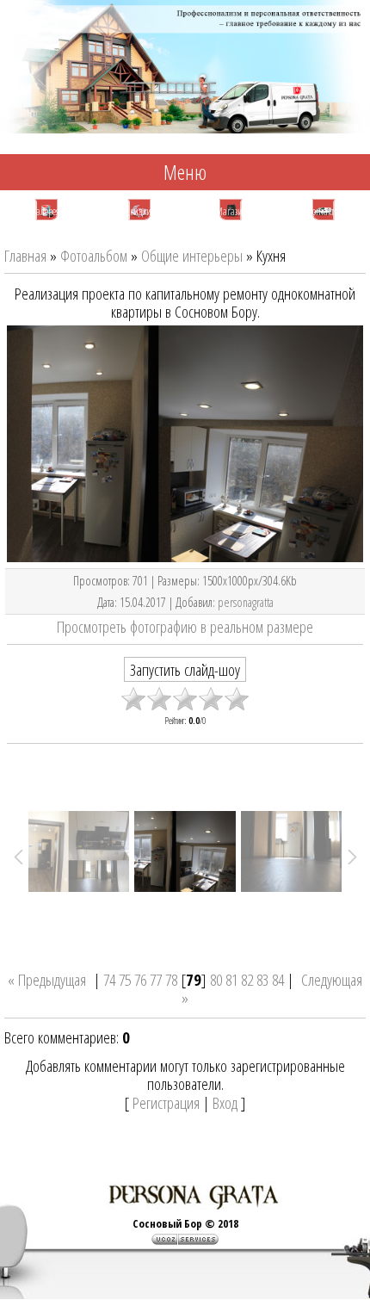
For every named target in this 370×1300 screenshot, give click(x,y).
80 (216, 979)
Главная (25, 255)
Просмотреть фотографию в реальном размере (185, 626)
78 (171, 979)
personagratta (246, 601)
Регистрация (166, 1102)
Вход (225, 1102)
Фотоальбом (93, 255)
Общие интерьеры (192, 255)
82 (247, 979)
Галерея (46, 211)
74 (109, 979)
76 (140, 979)
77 (156, 979)
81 (231, 979)
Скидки (138, 211)
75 (125, 979)
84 (278, 979)
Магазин (231, 211)
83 (262, 979)
